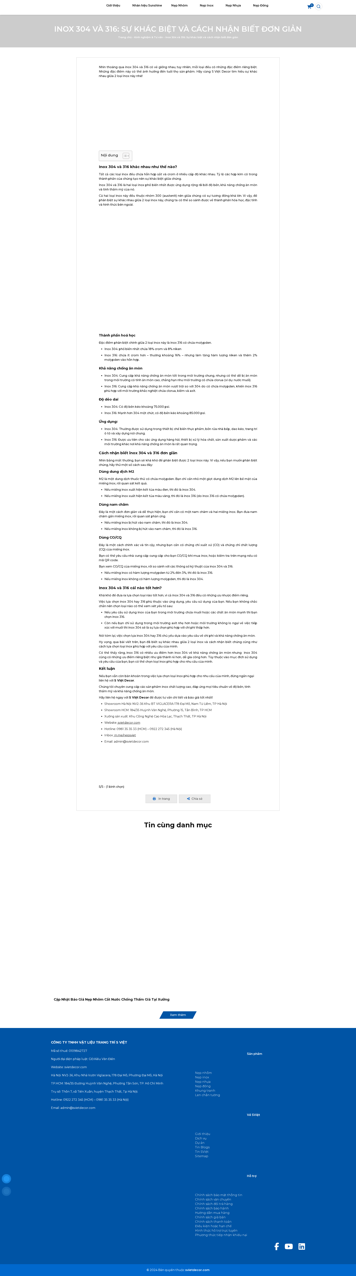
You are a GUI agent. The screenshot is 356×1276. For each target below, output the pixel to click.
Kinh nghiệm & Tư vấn (148, 37)
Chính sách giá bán (210, 1217)
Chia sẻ (197, 799)
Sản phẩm (254, 1054)
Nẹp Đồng (260, 5)
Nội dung (109, 155)
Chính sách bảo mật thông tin (218, 1195)
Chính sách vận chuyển (213, 1199)
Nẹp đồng (203, 1086)
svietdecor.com (75, 1067)
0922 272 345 (73, 1099)
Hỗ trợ (251, 1176)
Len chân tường (207, 1095)
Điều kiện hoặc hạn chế (213, 1226)
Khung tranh (205, 1090)
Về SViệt (253, 1115)
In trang (164, 799)
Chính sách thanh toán (213, 1221)
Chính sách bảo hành (212, 1208)
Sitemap (201, 1156)
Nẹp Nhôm (179, 5)
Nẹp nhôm (203, 1073)
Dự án (200, 1143)
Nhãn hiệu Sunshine (147, 5)
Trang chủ (125, 37)
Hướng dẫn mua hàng (212, 1213)
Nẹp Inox (206, 5)
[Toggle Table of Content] (124, 156)
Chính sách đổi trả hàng (214, 1204)
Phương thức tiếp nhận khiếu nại (221, 1235)
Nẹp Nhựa (233, 5)
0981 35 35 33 (106, 1099)
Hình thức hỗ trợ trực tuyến (216, 1230)
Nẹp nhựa (203, 1082)
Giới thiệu (113, 5)
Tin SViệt (202, 1151)
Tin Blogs (202, 1147)
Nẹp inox (202, 1077)
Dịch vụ (201, 1138)
